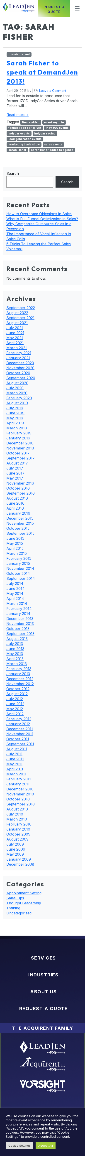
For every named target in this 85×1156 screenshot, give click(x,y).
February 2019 (19, 433)
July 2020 (15, 388)
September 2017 (20, 458)
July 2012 (14, 699)
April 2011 (14, 769)
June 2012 (15, 704)
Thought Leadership (23, 903)
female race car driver (24, 127)
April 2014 (15, 598)
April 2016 (15, 508)
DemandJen (30, 122)
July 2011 (14, 754)
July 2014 (14, 583)
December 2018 (20, 443)
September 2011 (20, 744)
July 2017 (14, 468)
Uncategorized (19, 54)
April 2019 (15, 423)
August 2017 (17, 463)
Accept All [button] (45, 1145)
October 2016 (18, 488)
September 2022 (20, 307)
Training (13, 908)
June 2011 (15, 759)
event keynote (54, 122)
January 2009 (18, 859)
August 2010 (17, 809)
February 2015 (18, 558)
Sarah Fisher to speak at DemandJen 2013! (42, 72)
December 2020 (20, 363)
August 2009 (17, 839)
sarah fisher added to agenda (52, 150)
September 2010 (20, 804)
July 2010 (14, 814)
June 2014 (15, 588)
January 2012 (18, 724)
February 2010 (19, 824)
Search (12, 173)
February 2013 (18, 668)
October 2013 (17, 628)
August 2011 (16, 749)
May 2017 (14, 478)
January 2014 (18, 613)
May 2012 (14, 709)
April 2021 (15, 343)
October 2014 (18, 573)
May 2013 (14, 653)
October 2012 (17, 688)
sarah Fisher (17, 150)
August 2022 (17, 312)
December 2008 (20, 864)
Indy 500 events (57, 127)
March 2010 (16, 819)
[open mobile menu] (76, 8)
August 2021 (17, 322)
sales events (53, 144)
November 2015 (20, 523)
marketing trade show (24, 144)
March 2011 (16, 774)
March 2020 (16, 393)
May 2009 (15, 854)
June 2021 (15, 332)
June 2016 (15, 503)
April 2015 (15, 548)
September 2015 (20, 533)
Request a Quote (54, 9)
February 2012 (18, 719)
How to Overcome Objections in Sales (39, 214)
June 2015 (15, 538)
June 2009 (15, 849)
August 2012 (17, 694)
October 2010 (18, 799)
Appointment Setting (23, 893)
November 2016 (20, 483)
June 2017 (15, 473)
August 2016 (17, 498)
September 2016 (20, 493)
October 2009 (18, 834)
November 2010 (20, 794)
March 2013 (16, 663)
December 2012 (19, 678)
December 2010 (20, 789)
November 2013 (20, 623)
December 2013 (19, 618)
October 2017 (18, 453)
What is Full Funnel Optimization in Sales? (42, 219)
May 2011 (14, 764)
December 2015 (19, 518)
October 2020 (18, 373)
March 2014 (16, 603)
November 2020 (20, 368)
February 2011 (18, 779)
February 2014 (19, 608)
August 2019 (17, 403)
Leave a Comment (52, 91)
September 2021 (20, 317)
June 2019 (15, 413)
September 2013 (20, 633)
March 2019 (16, 428)
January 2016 (18, 513)
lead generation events (24, 139)
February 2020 (19, 398)
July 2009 (15, 844)
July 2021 (14, 327)
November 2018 (20, 448)
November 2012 (20, 683)
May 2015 (14, 543)
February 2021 (18, 353)
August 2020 (17, 383)
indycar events (19, 133)
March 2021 (16, 348)
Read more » (18, 114)
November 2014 (20, 568)
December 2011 (19, 729)
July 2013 (14, 643)
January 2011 (17, 784)
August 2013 (17, 638)
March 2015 (16, 553)
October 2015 (17, 528)
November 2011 (19, 734)
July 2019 (14, 408)
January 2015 (18, 563)
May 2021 (14, 337)
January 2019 (18, 438)
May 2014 (14, 593)
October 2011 (17, 739)
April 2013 (15, 658)
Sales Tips (15, 898)
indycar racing (45, 133)
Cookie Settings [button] (19, 1145)
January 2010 (18, 829)
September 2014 (20, 578)
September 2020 (20, 378)
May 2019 (14, 418)
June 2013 (15, 648)
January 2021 (18, 358)
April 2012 (15, 714)
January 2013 (18, 673)
